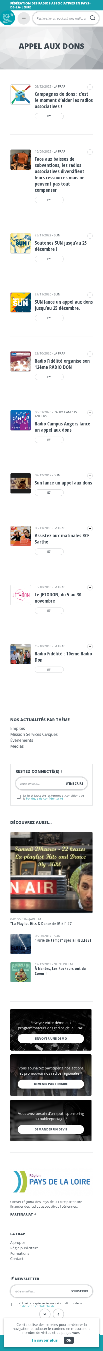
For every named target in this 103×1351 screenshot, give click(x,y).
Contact (17, 1258)
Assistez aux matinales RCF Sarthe (62, 538)
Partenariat (22, 1214)
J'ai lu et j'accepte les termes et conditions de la (53, 797)
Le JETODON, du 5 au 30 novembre (58, 597)
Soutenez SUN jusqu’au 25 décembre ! (61, 245)
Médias (17, 746)
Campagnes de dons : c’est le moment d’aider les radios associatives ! (64, 100)
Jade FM (35, 919)
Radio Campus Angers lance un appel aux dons (62, 426)
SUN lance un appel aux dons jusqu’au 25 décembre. (64, 304)
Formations (19, 1253)
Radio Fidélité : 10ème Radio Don (63, 656)
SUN (57, 235)
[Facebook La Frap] (58, 1314)
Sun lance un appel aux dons (63, 482)
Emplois (17, 728)
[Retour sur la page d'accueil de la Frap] (7, 17)
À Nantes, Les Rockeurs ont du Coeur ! (60, 971)
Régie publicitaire (24, 1248)
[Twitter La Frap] (44, 1314)
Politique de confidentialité (44, 798)
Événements (21, 740)
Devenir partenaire (51, 1084)
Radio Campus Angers (56, 414)
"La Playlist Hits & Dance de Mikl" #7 (41, 923)
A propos (18, 1242)
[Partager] (49, 116)
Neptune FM (63, 964)
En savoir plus (45, 1340)
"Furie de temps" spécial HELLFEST (63, 940)
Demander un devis (51, 1129)
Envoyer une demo (51, 1038)
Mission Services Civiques (34, 734)
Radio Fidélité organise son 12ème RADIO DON (62, 363)
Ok (68, 1340)
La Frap (60, 86)
